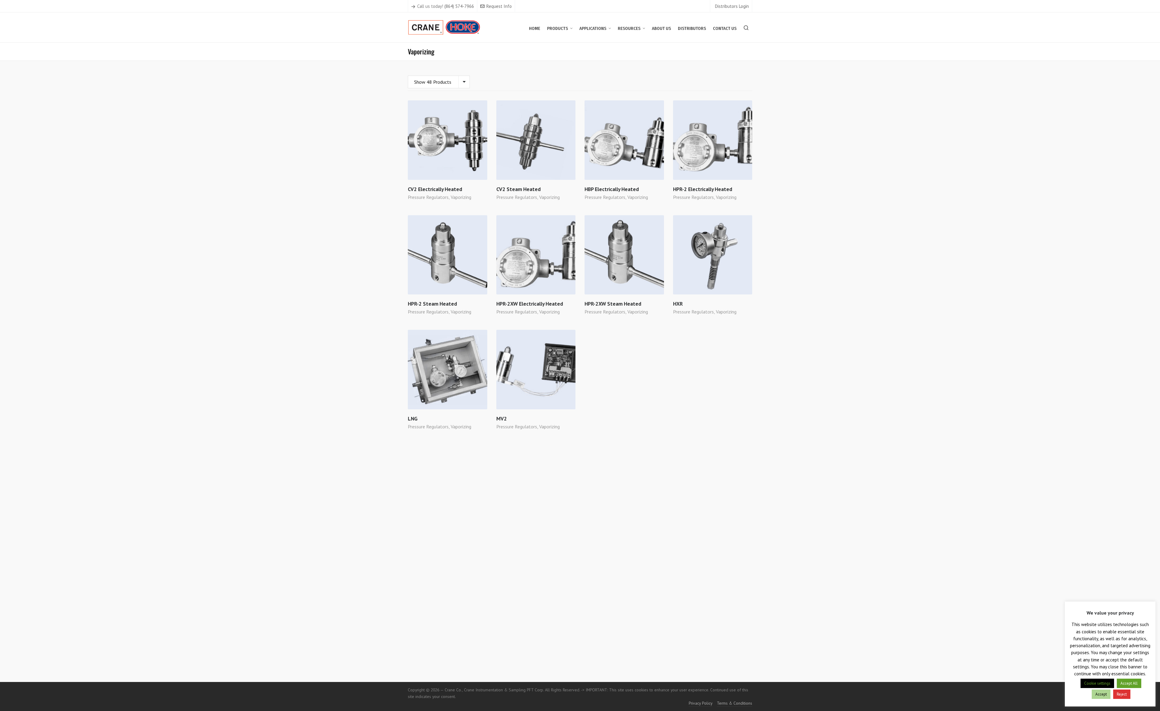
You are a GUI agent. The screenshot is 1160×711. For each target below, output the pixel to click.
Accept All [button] (1129, 683)
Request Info (499, 6)
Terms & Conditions (734, 703)
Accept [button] (1101, 694)
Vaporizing (461, 197)
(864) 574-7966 (459, 6)
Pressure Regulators (428, 197)
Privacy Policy (700, 703)
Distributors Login (732, 6)
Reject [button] (1122, 694)
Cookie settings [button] (1097, 683)
